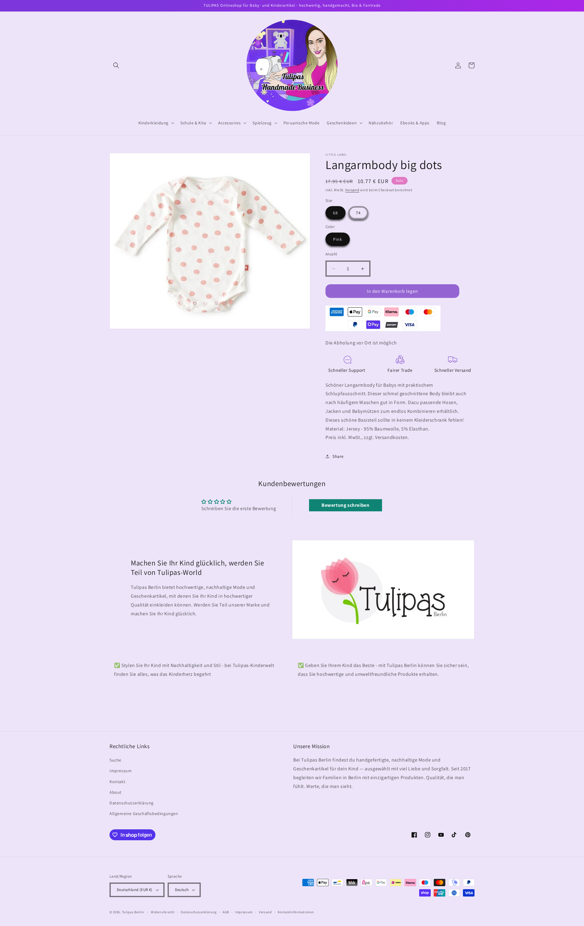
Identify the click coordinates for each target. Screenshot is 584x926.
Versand (352, 190)
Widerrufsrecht (163, 912)
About (115, 792)
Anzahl (331, 254)
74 (358, 213)
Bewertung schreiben (345, 505)
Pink (337, 239)
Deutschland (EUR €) (134, 889)
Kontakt (117, 781)
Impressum (120, 770)
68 (335, 213)
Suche (115, 760)
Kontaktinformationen (296, 912)
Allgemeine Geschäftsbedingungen (143, 813)
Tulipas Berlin (133, 912)
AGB (226, 912)
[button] (116, 65)
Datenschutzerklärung (131, 803)
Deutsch (182, 889)
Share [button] (338, 456)
